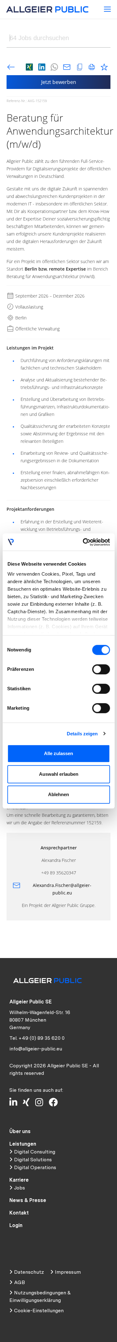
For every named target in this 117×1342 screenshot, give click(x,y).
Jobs (19, 1188)
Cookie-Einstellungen (39, 1311)
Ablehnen (58, 794)
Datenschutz (29, 1272)
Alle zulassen (58, 753)
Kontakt (19, 1213)
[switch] (101, 669)
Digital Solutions (33, 1160)
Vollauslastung (28, 307)
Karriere (19, 1180)
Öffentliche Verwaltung (37, 329)
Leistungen (22, 1144)
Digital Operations (35, 1167)
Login (15, 1225)
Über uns (20, 1131)
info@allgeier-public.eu (35, 1049)
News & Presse (27, 1200)
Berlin (20, 318)
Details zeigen (82, 733)
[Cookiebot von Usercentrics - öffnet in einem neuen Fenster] (83, 542)
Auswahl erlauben (58, 774)
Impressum (68, 1272)
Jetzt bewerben (58, 82)
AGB (19, 1282)
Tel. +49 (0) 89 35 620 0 (37, 1038)
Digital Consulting (34, 1152)
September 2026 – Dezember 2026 (49, 296)
